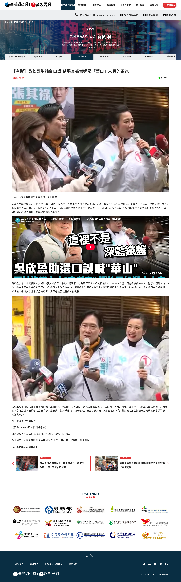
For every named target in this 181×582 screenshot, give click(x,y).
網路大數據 (125, 5)
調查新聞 (82, 5)
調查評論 (97, 5)
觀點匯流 (149, 57)
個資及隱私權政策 (53, 564)
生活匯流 (126, 57)
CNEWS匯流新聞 (68, 5)
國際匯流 (60, 57)
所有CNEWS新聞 (17, 57)
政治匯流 (82, 57)
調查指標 (111, 5)
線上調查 (140, 5)
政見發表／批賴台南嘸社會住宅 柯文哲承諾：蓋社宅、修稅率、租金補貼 (51, 440)
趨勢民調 (154, 5)
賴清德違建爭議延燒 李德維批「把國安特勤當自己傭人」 (42, 434)
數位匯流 (104, 57)
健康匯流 (38, 57)
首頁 (6, 22)
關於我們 (19, 564)
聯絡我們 (73, 564)
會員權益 (34, 564)
